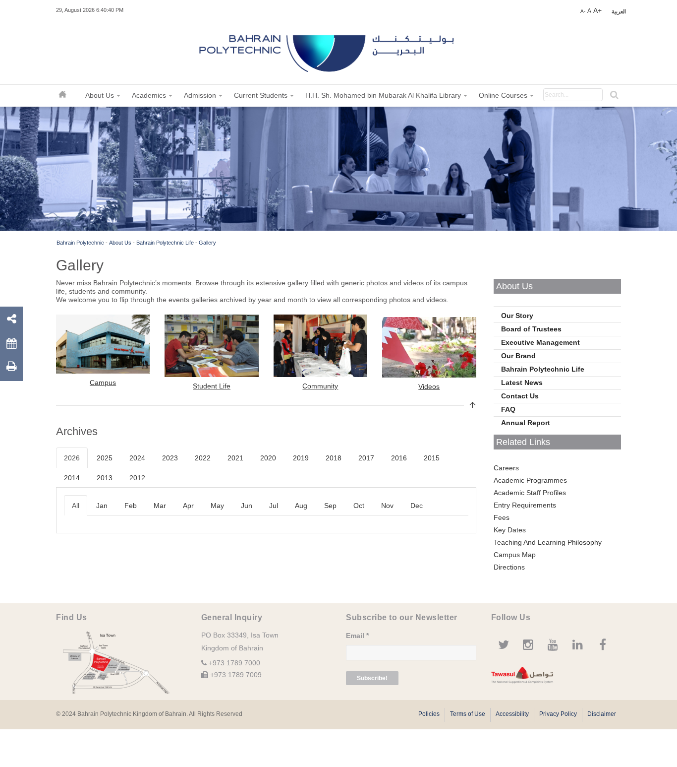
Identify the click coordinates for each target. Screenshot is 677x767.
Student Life (211, 386)
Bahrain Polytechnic (80, 243)
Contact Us (520, 396)
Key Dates (510, 530)
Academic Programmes (530, 480)
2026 (72, 458)
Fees (501, 517)
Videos (429, 386)
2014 (72, 478)
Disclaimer (601, 713)
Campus (103, 382)
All (75, 506)
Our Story (517, 316)
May (217, 506)
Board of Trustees (531, 329)
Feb (130, 506)
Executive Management (540, 342)
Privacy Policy (558, 713)
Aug (301, 506)
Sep (330, 506)
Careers (506, 468)
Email (357, 635)
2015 (432, 458)
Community (320, 386)
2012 (137, 478)
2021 (235, 458)
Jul (273, 506)
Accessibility (512, 713)
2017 (366, 458)
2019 (301, 458)
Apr (188, 506)
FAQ (508, 409)
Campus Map (515, 555)
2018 (333, 458)
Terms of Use (467, 713)
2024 (137, 458)
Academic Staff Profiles (530, 493)
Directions (509, 567)
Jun (246, 506)
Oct (358, 506)
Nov (387, 506)
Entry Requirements (525, 505)
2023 (170, 458)
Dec (416, 506)
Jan (102, 506)
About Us (120, 243)
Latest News (522, 382)
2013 (105, 478)
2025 (105, 458)
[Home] (327, 49)
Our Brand (518, 356)
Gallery (207, 243)
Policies (429, 713)
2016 (399, 458)
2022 (203, 458)
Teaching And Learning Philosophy (548, 542)
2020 (268, 458)
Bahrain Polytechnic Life (165, 243)
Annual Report (525, 423)
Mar (160, 506)
